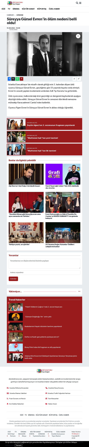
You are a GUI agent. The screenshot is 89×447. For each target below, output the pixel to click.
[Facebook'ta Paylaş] (9, 79)
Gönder (13, 279)
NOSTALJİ (11, 434)
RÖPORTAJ (41, 9)
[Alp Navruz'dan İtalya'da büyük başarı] (26, 174)
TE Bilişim (75, 434)
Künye (24, 436)
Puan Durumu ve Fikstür (17, 398)
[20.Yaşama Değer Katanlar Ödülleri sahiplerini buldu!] (62, 233)
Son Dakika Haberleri (16, 404)
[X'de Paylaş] (13, 79)
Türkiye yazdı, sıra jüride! (19, 244)
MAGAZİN (21, 434)
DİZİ (3, 9)
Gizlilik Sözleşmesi (58, 434)
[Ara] (77, 3)
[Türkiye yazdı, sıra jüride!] (26, 233)
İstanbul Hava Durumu (56, 388)
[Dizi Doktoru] (15, 3)
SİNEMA (16, 9)
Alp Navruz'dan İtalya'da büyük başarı (24, 186)
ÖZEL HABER (54, 9)
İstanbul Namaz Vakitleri (18, 393)
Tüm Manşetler (53, 398)
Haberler (10, 15)
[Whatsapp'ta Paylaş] (17, 79)
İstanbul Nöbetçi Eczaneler (19, 388)
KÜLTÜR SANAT (28, 9)
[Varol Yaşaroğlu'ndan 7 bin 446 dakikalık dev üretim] (62, 174)
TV (9, 9)
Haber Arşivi (52, 404)
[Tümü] (79, 291)
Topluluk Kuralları (38, 436)
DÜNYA (31, 434)
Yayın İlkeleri (56, 436)
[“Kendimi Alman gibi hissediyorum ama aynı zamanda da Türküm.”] (26, 202)
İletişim (13, 436)
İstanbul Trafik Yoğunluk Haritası (59, 393)
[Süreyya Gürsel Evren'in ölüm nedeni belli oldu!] (44, 54)
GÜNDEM (19, 15)
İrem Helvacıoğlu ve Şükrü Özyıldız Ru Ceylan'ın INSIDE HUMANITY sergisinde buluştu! (61, 216)
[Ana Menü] (80, 3)
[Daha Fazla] (21, 79)
